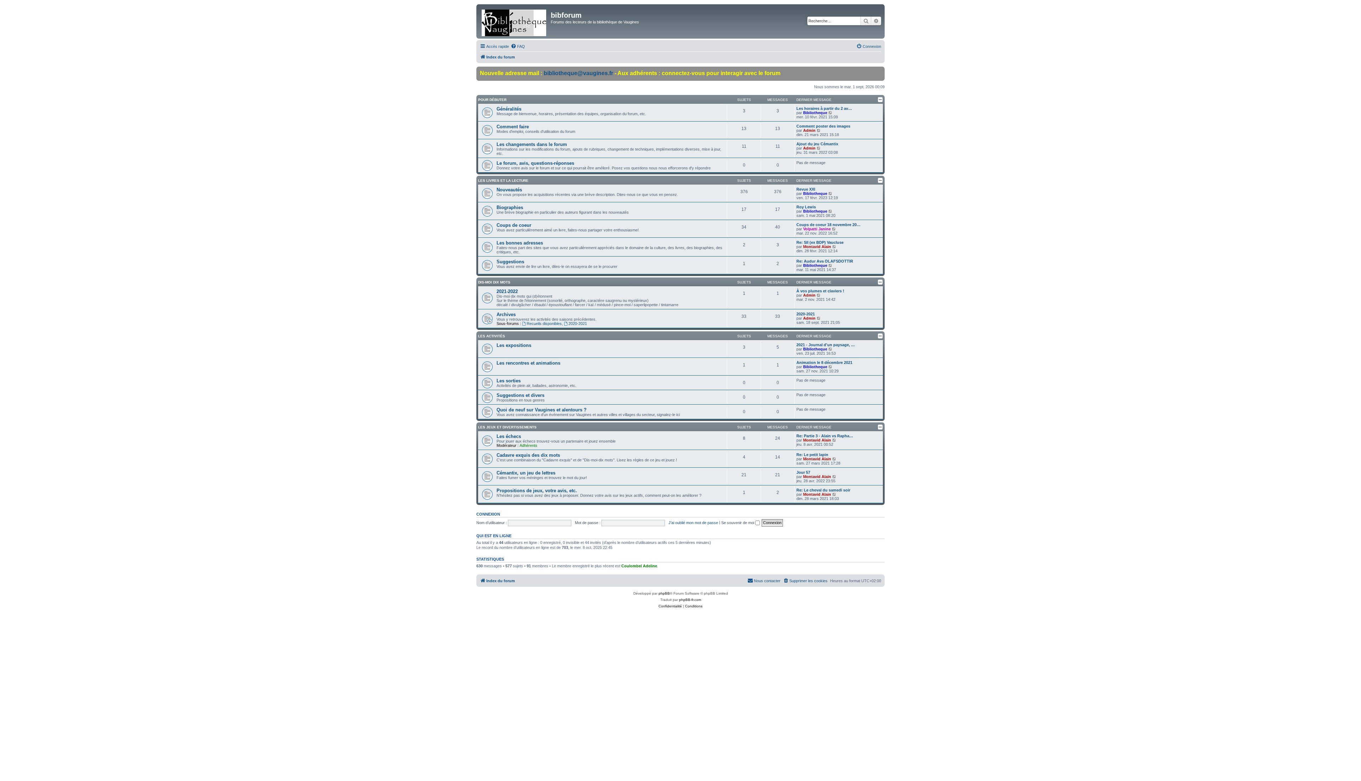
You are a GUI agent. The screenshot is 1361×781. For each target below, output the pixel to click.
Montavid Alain (817, 247)
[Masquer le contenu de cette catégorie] (880, 99)
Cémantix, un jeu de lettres (526, 473)
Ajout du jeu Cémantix (817, 144)
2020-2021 (578, 323)
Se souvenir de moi (738, 523)
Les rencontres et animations (528, 363)
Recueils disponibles (544, 323)
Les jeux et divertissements (507, 427)
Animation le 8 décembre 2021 (824, 362)
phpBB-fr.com (690, 600)
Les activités (491, 336)
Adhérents (528, 445)
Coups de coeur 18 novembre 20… (828, 225)
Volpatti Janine (817, 229)
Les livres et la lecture (503, 180)
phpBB (664, 593)
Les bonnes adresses (520, 243)
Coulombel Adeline (639, 566)
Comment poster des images (823, 126)
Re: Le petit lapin (812, 455)
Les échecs (509, 436)
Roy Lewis (806, 207)
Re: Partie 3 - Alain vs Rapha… (824, 436)
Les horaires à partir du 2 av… (824, 108)
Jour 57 (803, 472)
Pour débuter (492, 100)
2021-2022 (507, 291)
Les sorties (509, 380)
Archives (506, 314)
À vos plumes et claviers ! (820, 291)
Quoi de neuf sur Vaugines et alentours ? (542, 409)
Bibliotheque (815, 113)
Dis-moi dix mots (494, 282)
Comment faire (513, 126)
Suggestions (510, 261)
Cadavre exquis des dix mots (528, 455)
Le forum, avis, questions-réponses (535, 163)
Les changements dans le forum (532, 144)
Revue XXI (805, 189)
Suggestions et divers (520, 395)
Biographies (510, 207)
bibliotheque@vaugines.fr (578, 73)
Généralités (509, 109)
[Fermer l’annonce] (879, 72)
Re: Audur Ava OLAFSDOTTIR (824, 261)
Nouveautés (509, 189)
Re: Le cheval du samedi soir (823, 490)
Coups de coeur (514, 225)
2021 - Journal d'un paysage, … (825, 345)
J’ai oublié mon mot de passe (693, 523)
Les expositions (514, 345)
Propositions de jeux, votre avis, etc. (537, 490)
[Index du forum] (514, 21)
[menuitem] (518, 46)
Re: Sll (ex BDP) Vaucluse (820, 242)
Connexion (488, 514)
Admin (809, 130)
